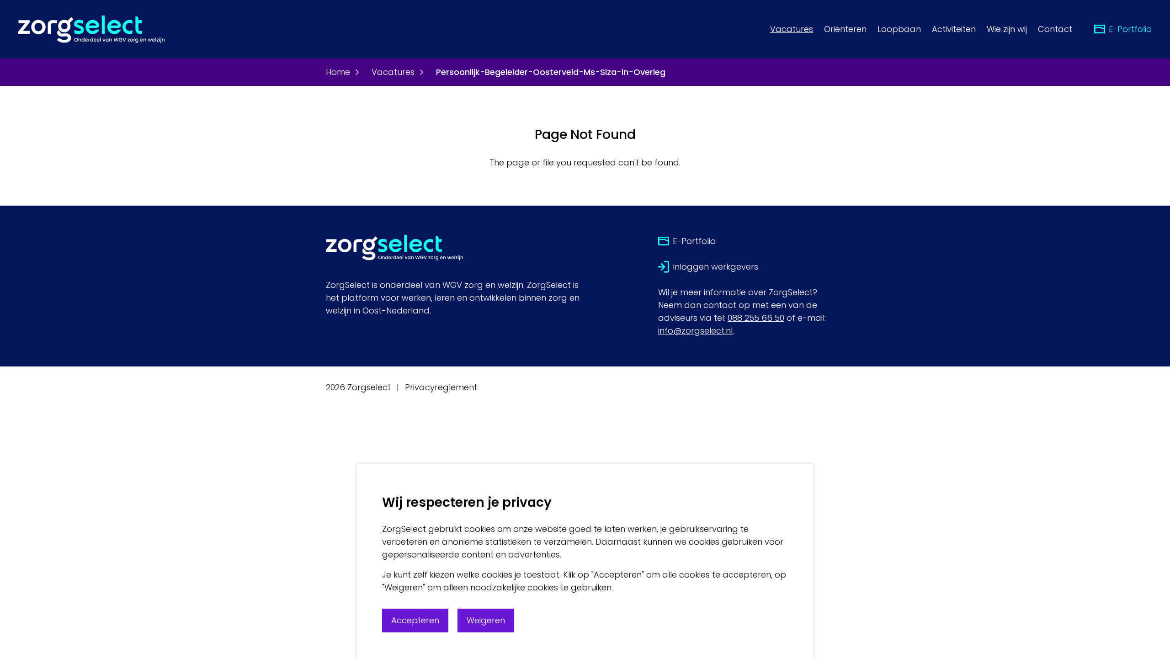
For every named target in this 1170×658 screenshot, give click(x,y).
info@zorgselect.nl (695, 330)
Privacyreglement (441, 387)
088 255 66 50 (756, 318)
